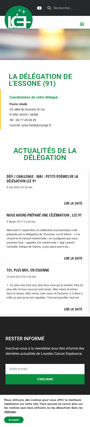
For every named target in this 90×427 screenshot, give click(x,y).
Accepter (14, 420)
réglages (10, 412)
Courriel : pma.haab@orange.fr (30, 125)
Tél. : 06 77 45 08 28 (22, 120)
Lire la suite (73, 203)
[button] (82, 23)
